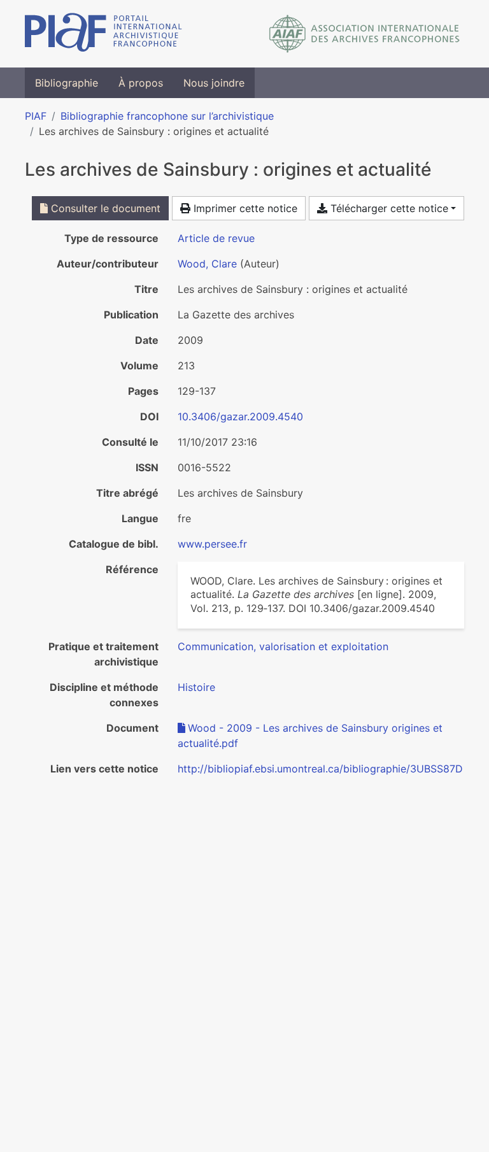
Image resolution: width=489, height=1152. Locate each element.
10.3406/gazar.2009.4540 (240, 416)
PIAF (35, 116)
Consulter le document (104, 208)
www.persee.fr (212, 543)
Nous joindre (213, 82)
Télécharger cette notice (387, 208)
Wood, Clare (207, 263)
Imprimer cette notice (243, 208)
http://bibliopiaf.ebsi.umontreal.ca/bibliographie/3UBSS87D (320, 768)
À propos (140, 82)
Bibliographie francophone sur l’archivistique (167, 116)
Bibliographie (66, 82)
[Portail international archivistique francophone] (103, 34)
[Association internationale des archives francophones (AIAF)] (364, 34)
